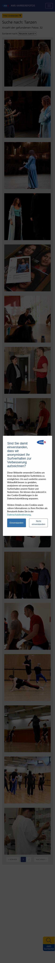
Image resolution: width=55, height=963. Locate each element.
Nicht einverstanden (38, 522)
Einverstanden (16, 523)
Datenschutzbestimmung (19, 515)
